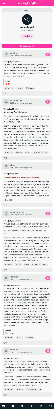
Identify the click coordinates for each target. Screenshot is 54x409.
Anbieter (23, 56)
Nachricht (28, 36)
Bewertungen (27, 46)
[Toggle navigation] (49, 3)
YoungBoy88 (9, 61)
